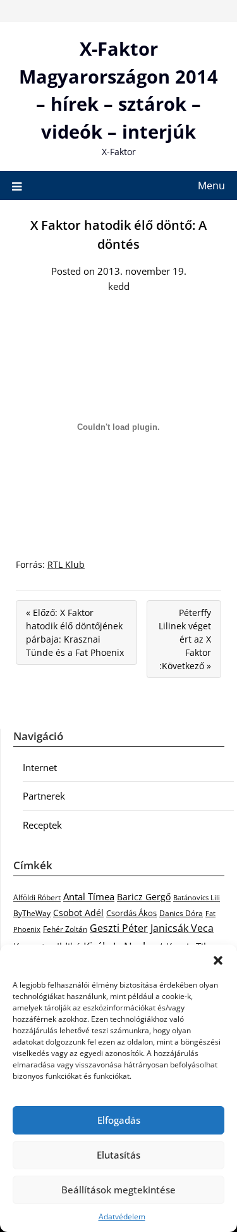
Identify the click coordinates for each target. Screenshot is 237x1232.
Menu (211, 185)
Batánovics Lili (196, 897)
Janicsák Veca (182, 928)
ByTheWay (32, 913)
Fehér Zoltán (65, 929)
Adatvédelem (122, 1216)
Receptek (42, 825)
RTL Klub (66, 564)
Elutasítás (118, 1154)
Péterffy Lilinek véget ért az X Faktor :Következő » (185, 639)
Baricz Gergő (144, 897)
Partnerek (44, 795)
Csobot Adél (78, 913)
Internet (40, 767)
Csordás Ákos (131, 913)
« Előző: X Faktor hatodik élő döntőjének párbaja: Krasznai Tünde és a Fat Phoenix (75, 632)
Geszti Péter (119, 928)
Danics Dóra (181, 913)
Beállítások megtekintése (118, 1189)
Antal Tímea (88, 896)
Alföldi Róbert (37, 897)
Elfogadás (118, 1120)
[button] (218, 960)
